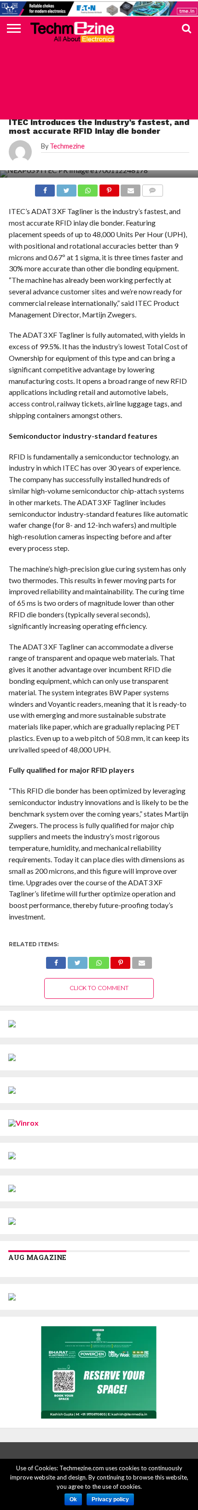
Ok (73, 1499)
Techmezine (67, 146)
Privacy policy (110, 1499)
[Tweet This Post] (77, 960)
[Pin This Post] (121, 960)
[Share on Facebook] (56, 960)
